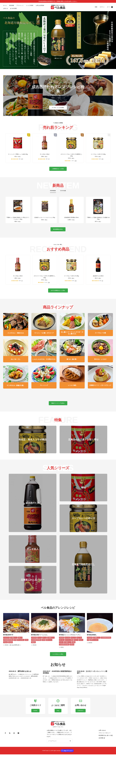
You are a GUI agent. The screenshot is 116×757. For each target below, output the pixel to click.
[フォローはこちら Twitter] (9, 733)
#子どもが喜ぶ (21, 639)
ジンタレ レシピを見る (58, 107)
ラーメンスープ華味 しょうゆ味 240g (18, 154)
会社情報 (14, 8)
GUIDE (35, 710)
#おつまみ (67, 637)
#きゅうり (73, 637)
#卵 (15, 639)
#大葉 (43, 639)
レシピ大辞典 (29, 5)
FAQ (58, 710)
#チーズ (44, 637)
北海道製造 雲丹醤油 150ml (71, 217)
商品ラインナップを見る (58, 403)
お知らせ (5, 8)
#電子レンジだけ (94, 639)
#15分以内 (34, 637)
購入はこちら (58, 58)
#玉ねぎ (5, 642)
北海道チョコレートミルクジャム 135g (44, 217)
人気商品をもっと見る (58, 168)
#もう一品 (79, 637)
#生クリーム (49, 639)
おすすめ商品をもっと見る (58, 290)
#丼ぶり (20, 637)
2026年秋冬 (53, 190)
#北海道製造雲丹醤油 (8, 639)
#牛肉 (26, 639)
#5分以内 (62, 637)
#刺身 (73, 642)
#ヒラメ (76, 639)
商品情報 (11, 5)
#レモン (61, 642)
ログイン (102, 7)
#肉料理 (10, 642)
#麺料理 (33, 642)
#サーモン (62, 639)
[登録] (70, 740)
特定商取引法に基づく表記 (106, 735)
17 (22, 159)
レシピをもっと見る (58, 654)
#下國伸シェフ (14, 637)
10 (75, 160)
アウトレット (20, 5)
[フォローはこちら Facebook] (5, 733)
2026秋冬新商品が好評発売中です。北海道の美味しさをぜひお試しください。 (58, 1)
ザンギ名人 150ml (44, 154)
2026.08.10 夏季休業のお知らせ (20, 671)
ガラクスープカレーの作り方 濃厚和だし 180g (71, 155)
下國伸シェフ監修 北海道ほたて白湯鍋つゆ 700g (98, 218)
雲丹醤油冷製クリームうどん (39, 634)
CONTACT (80, 710)
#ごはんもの (6, 637)
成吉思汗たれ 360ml (98, 276)
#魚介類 (72, 644)
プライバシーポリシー (104, 733)
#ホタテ (81, 639)
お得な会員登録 (40, 5)
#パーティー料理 (69, 639)
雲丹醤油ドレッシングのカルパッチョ (69, 634)
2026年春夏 (63, 190)
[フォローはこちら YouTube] (18, 733)
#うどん (39, 637)
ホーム (5, 5)
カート (109, 7)
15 (102, 159)
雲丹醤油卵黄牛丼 (8, 634)
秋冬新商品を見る (58, 229)
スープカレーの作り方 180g (98, 154)
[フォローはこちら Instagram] (14, 733)
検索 (96, 7)
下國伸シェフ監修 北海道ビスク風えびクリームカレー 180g (17, 218)
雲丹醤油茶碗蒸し (92, 634)
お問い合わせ (102, 730)
